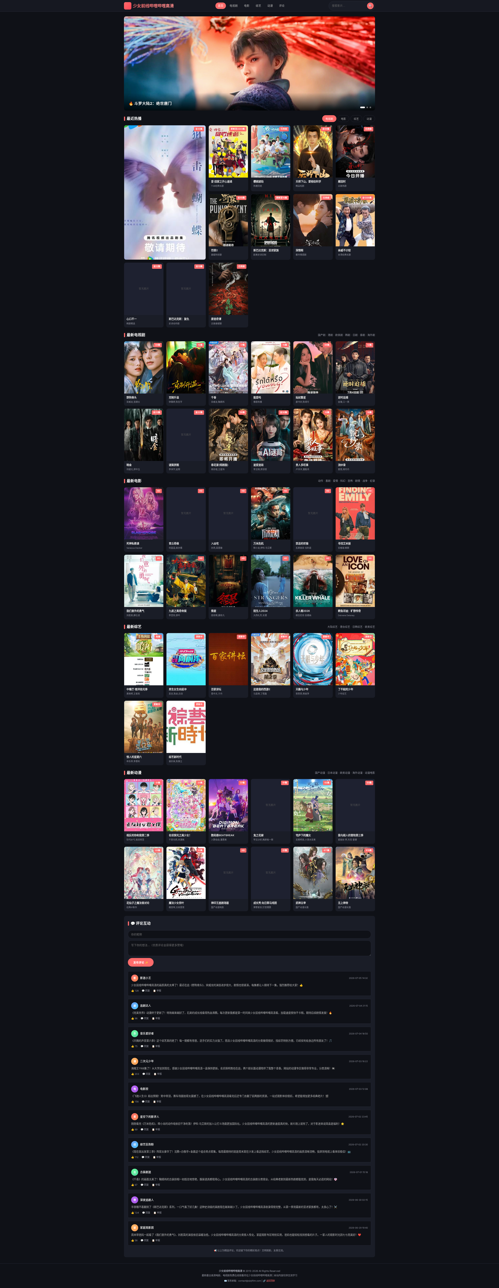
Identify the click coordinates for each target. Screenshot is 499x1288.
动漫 (270, 5)
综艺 (258, 5)
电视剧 (234, 5)
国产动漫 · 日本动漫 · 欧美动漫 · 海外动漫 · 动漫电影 (345, 772)
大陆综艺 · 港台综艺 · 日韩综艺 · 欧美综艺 (351, 626)
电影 (247, 5)
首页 (220, 5)
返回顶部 (270, 1280)
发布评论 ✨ (140, 962)
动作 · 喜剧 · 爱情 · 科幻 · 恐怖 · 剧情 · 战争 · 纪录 (346, 480)
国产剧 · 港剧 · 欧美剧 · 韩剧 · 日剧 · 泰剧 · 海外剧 (346, 335)
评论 (282, 5)
